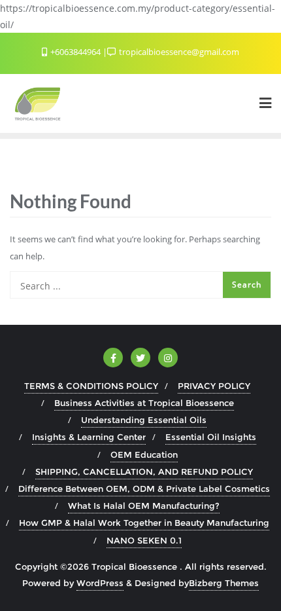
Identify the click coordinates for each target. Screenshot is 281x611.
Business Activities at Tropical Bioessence (144, 403)
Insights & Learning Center (89, 437)
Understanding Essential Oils (144, 420)
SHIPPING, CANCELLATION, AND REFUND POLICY (144, 471)
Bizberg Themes (224, 583)
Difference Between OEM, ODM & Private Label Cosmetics (144, 488)
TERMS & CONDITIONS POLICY (91, 385)
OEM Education (144, 454)
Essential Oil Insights (210, 437)
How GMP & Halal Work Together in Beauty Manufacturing (144, 522)
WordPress (100, 583)
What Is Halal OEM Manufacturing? (144, 505)
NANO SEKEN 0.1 (144, 540)
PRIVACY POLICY (214, 385)
